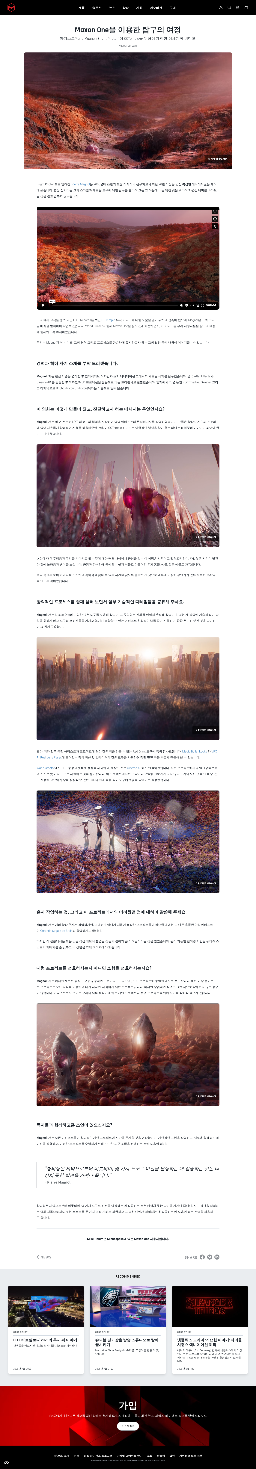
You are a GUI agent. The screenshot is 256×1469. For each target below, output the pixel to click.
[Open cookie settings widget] (6, 1462)
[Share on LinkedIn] (216, 1257)
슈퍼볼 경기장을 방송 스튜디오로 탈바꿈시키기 (127, 1342)
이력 (76, 1456)
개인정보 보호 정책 (190, 1456)
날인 (172, 1456)
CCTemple (108, 320)
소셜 (150, 1456)
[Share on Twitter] (209, 1257)
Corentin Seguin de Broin (56, 931)
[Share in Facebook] (202, 1257)
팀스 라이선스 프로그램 (98, 1456)
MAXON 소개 (61, 1456)
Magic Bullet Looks (194, 751)
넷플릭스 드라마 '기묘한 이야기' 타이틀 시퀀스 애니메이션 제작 (209, 1342)
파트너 (161, 1456)
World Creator (46, 768)
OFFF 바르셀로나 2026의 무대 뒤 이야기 (45, 1340)
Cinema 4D (134, 768)
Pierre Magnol (81, 184)
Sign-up (128, 1426)
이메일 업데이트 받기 (130, 1456)
